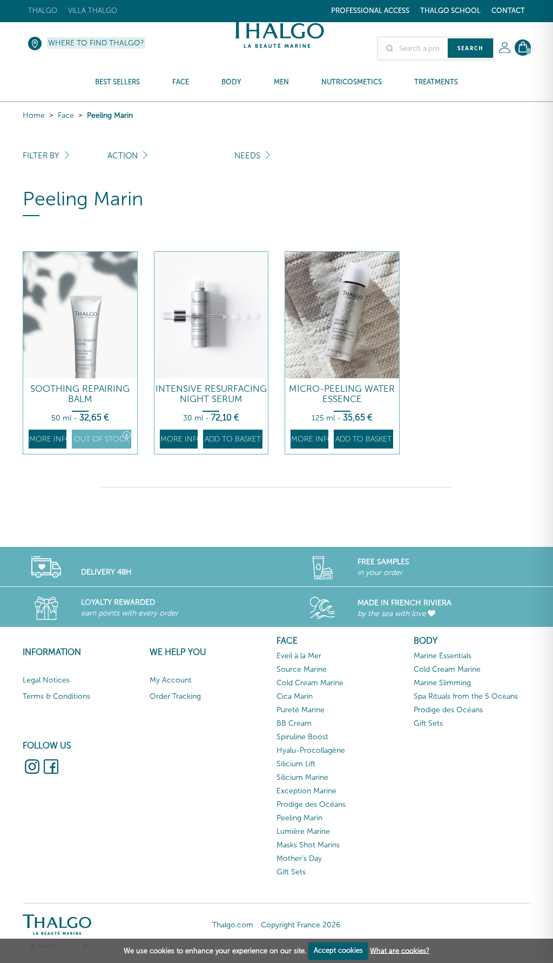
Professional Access (370, 10)
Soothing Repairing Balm (80, 394)
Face (66, 115)
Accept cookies (338, 950)
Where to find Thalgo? (96, 43)
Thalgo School (450, 10)
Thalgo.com (232, 924)
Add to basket (233, 439)
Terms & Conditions (56, 696)
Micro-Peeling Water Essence (342, 394)
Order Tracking (175, 696)
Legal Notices (46, 680)
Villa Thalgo (92, 10)
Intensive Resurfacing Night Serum (211, 394)
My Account (171, 680)
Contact (508, 10)
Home (34, 115)
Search (470, 48)
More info (47, 439)
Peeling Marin (110, 115)
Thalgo (42, 10)
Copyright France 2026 (300, 924)
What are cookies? (399, 950)
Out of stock (101, 439)
